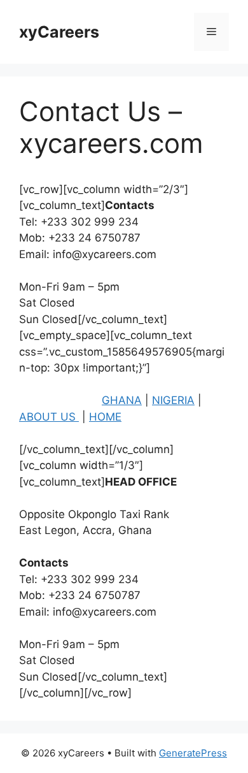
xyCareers (59, 31)
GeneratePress (193, 753)
